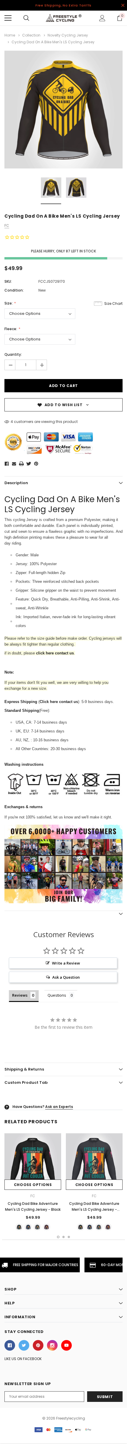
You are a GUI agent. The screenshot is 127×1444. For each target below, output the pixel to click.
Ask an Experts (59, 1106)
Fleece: (11, 328)
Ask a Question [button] (66, 977)
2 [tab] (63, 1237)
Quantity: (13, 354)
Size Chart (113, 303)
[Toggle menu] (8, 17)
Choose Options (33, 1184)
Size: (9, 303)
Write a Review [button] (66, 963)
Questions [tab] (57, 995)
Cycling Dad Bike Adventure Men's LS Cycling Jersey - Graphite (94, 1209)
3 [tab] (69, 1237)
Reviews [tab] (19, 995)
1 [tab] (58, 1237)
